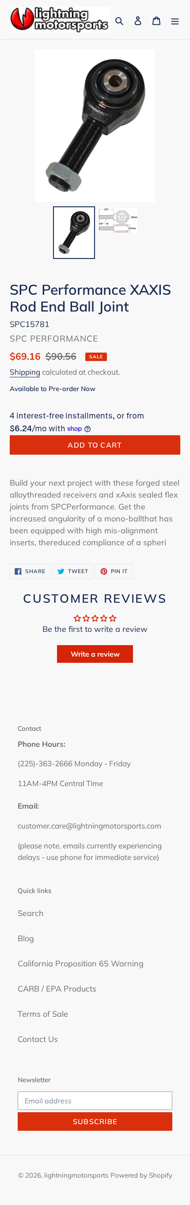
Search (31, 913)
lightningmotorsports (76, 1175)
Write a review (95, 654)
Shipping (25, 371)
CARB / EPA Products (57, 989)
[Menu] (175, 19)
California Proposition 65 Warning (81, 963)
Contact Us (38, 1039)
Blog (26, 938)
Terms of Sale (43, 1014)
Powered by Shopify (141, 1175)
